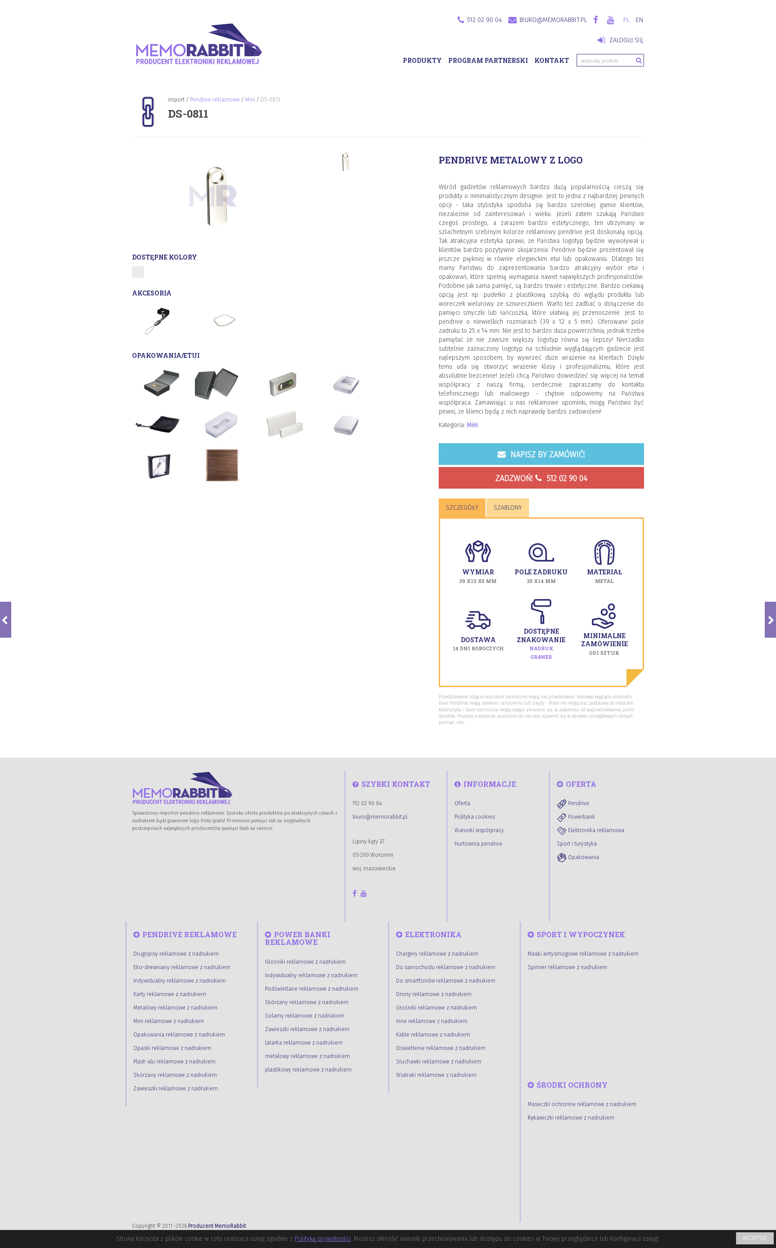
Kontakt (551, 60)
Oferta (462, 803)
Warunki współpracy (479, 830)
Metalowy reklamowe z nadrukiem (175, 1008)
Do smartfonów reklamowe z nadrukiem (445, 981)
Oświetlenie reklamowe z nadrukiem (440, 1048)
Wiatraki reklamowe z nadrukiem (436, 1075)
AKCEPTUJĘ (755, 1238)
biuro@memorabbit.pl (553, 20)
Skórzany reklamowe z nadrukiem (175, 1075)
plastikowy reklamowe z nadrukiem (308, 1070)
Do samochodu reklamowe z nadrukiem (445, 967)
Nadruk (541, 648)
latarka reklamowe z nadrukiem (304, 1043)
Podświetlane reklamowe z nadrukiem (311, 989)
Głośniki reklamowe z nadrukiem (305, 962)
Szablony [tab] (508, 508)
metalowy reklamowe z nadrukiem (307, 1056)
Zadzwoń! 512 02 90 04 (541, 478)
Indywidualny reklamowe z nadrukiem (179, 981)
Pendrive (578, 803)
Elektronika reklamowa (595, 830)
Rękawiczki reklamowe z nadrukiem (571, 1118)
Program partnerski (488, 60)
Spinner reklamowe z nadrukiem (567, 967)
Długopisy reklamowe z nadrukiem (176, 954)
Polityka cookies (474, 817)
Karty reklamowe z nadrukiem (169, 994)
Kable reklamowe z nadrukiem (433, 1035)
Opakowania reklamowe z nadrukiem (179, 1035)
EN (639, 20)
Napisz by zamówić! (546, 454)
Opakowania (583, 857)
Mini (250, 100)
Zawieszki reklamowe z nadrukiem (175, 1088)
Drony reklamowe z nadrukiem (434, 994)
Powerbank (581, 817)
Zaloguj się (625, 40)
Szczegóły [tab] (462, 508)
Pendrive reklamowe (215, 100)
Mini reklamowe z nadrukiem (168, 1021)
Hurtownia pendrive (478, 844)
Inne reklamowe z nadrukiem (431, 1021)
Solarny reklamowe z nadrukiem (304, 1016)
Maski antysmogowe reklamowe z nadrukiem (583, 954)
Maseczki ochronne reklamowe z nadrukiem (582, 1104)
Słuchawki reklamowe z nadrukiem (438, 1061)
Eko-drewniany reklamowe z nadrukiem (181, 967)
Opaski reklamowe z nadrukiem (172, 1048)
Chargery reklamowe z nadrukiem (437, 954)
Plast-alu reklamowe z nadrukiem (174, 1061)
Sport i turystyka (577, 844)
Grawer (541, 657)
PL (626, 20)
